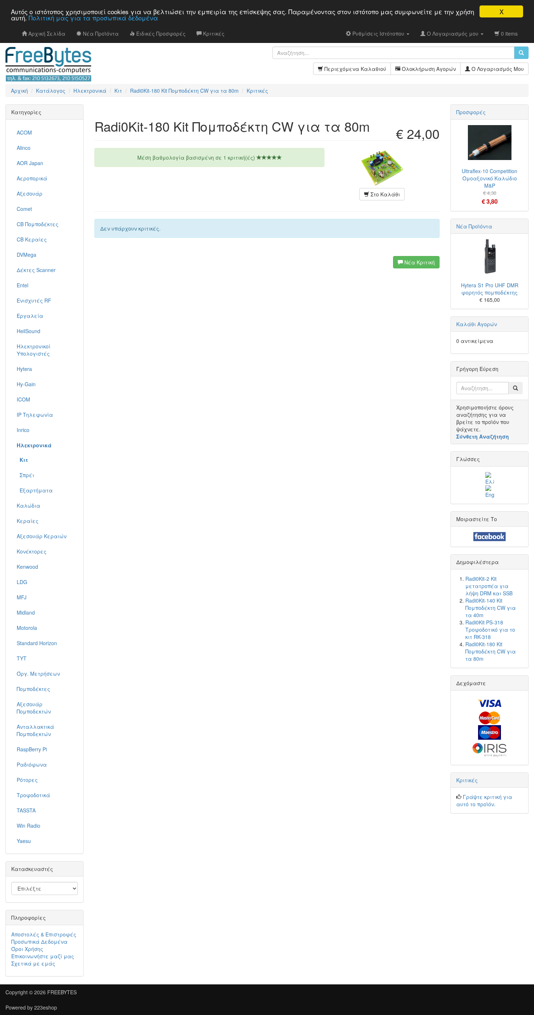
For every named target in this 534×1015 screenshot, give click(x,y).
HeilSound (28, 331)
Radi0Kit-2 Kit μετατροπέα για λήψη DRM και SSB (489, 586)
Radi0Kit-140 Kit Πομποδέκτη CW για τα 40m (490, 608)
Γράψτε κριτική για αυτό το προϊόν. (484, 800)
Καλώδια (28, 505)
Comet (24, 208)
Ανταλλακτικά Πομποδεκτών (35, 730)
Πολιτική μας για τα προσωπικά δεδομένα (93, 18)
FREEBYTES (62, 992)
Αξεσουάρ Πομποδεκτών (34, 707)
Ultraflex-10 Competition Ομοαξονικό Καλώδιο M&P (489, 178)
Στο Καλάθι (384, 194)
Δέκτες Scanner (36, 269)
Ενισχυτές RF (34, 300)
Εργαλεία (30, 315)
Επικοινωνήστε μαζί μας (42, 956)
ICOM (23, 399)
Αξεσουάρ (30, 193)
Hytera (24, 368)
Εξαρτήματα (35, 490)
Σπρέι (25, 475)
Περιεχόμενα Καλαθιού (354, 68)
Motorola (27, 627)
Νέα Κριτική (419, 262)
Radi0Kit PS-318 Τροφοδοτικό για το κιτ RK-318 (490, 629)
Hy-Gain (26, 384)
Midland (26, 612)
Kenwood (27, 566)
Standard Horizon (37, 643)
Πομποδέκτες (33, 688)
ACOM (24, 132)
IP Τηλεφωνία (35, 414)
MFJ (22, 597)
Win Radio (28, 825)
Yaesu (24, 840)
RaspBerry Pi (32, 749)
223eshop (45, 1007)
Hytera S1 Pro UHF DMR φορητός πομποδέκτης (489, 288)
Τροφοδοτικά (33, 795)
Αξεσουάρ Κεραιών (41, 536)
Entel (22, 285)
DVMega (26, 254)
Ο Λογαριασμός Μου (497, 68)
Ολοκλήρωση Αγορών (428, 68)
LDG (22, 582)
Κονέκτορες (31, 551)
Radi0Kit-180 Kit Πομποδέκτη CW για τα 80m (490, 651)
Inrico (23, 429)
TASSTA (26, 810)
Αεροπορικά (32, 178)
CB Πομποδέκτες (37, 224)
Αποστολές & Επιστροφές (43, 934)
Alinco (24, 147)
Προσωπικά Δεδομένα (39, 941)
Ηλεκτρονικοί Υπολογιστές (33, 350)
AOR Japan (30, 163)
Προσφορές (471, 112)
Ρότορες (27, 779)
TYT (22, 658)
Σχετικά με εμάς (33, 963)
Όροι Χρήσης (27, 948)
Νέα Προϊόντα (474, 226)
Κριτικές (467, 780)
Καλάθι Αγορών (476, 324)
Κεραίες (28, 520)
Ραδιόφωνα (32, 764)
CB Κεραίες (32, 239)
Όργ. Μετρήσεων (38, 673)
